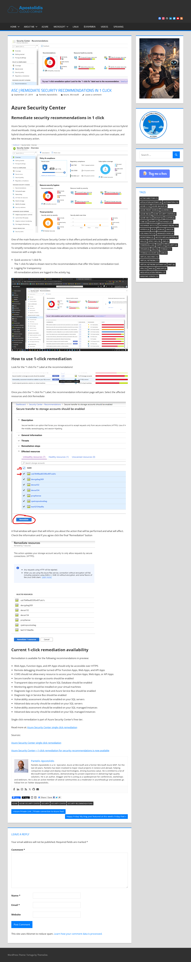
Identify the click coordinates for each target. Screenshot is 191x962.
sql (155, 249)
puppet (160, 245)
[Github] (33, 789)
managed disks (165, 233)
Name (15, 895)
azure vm (146, 218)
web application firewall (152, 272)
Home (13, 26)
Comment (18, 849)
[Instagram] (22, 789)
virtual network (149, 260)
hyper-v (144, 229)
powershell (147, 245)
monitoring (146, 237)
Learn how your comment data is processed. (78, 933)
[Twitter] (30, 789)
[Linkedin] (18, 789)
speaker (145, 249)
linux (169, 229)
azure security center (29, 803)
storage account (149, 253)
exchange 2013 (148, 225)
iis (153, 229)
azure (14, 803)
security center (58, 803)
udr (164, 253)
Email (15, 905)
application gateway (151, 202)
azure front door (149, 210)
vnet (171, 264)
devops (153, 222)
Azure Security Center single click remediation (52, 727)
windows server (149, 276)
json (161, 229)
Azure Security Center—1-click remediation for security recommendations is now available (60, 750)
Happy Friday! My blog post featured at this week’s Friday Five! (95, 817)
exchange (166, 222)
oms (165, 241)
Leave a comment (93, 94)
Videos (104, 26)
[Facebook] (14, 789)
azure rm (145, 214)
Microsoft (59, 26)
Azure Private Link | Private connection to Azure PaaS (39, 812)
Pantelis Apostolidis (48, 94)
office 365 (154, 241)
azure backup (159, 206)
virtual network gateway (153, 264)
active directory (149, 198)
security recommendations (80, 803)
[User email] (37, 789)
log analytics (147, 233)
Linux (76, 26)
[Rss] (26, 789)
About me (29, 26)
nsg (143, 241)
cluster (170, 218)
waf (152, 268)
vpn (143, 268)
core (143, 222)
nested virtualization (166, 237)
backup (158, 218)
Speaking (118, 26)
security (45, 803)
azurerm (166, 210)
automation (171, 202)
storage (165, 249)
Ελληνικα (90, 26)
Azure (45, 26)
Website (16, 914)
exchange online (168, 225)
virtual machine (149, 257)
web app (162, 268)
